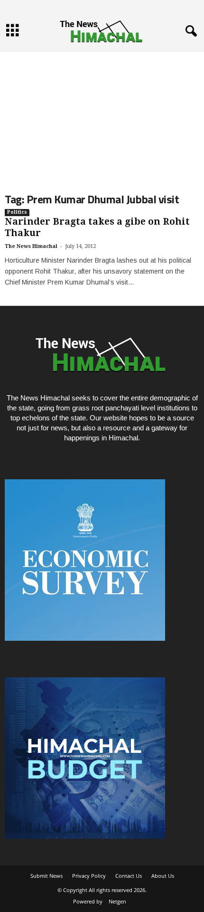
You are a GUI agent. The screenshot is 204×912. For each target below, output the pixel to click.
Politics (17, 212)
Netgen (117, 901)
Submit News (46, 875)
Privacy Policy (89, 875)
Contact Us (128, 875)
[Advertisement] (102, 114)
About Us (162, 875)
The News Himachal (31, 246)
